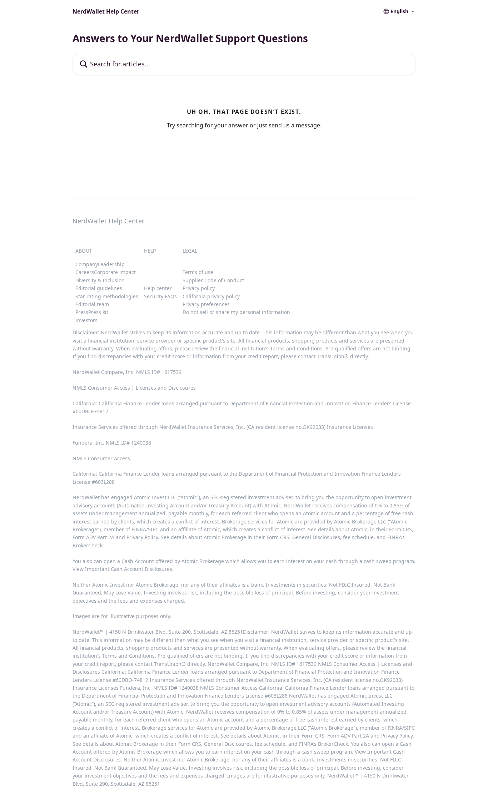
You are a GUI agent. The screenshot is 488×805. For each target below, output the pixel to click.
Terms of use (198, 272)
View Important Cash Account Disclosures (122, 569)
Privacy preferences (206, 304)
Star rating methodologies (106, 296)
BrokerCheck (88, 545)
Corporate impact (115, 272)
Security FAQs (160, 296)
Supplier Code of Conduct (213, 280)
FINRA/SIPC (145, 529)
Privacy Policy (142, 537)
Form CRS (278, 537)
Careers (84, 272)
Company (86, 264)
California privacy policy (211, 296)
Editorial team (92, 304)
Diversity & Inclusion (100, 280)
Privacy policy (199, 288)
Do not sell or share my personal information (236, 312)
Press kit (98, 312)
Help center (158, 288)
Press (81, 312)
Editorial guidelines (98, 288)
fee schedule (358, 537)
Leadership (111, 264)
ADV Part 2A (101, 537)
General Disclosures (316, 537)
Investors (86, 320)
